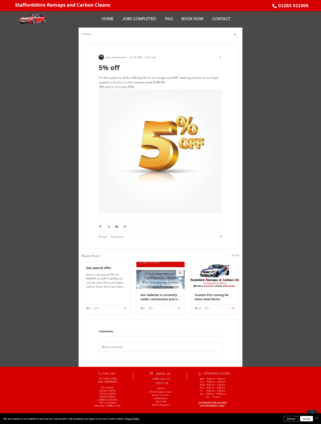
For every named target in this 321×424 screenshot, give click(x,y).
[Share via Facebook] (100, 226)
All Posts (86, 34)
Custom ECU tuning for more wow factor (212, 297)
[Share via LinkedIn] (116, 226)
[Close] (317, 418)
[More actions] (220, 57)
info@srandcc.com (161, 378)
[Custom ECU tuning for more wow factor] (215, 275)
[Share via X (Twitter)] (108, 226)
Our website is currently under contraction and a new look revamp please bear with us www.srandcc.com (158, 297)
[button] (234, 34)
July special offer (98, 268)
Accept (306, 418)
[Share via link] (124, 226)
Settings (291, 418)
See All (235, 255)
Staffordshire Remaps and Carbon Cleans (63, 5)
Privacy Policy (132, 418)
